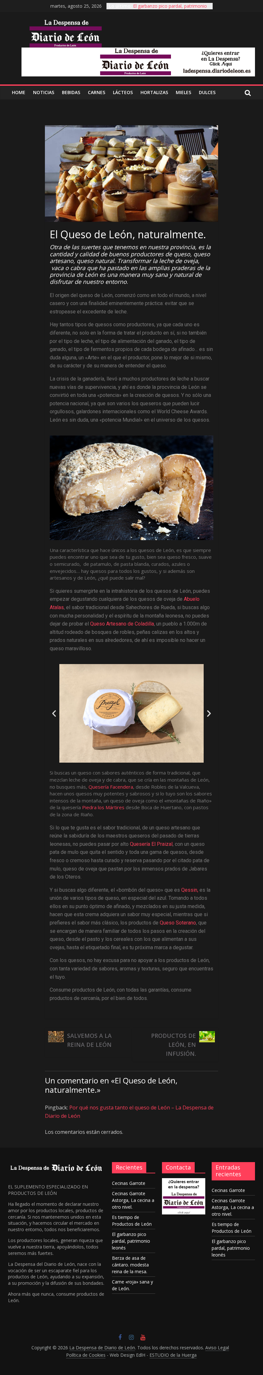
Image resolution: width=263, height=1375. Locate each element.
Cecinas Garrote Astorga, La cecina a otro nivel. (133, 1200)
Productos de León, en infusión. (173, 1044)
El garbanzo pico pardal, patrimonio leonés (131, 1241)
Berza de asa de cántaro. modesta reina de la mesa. (130, 1264)
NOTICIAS (43, 92)
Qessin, (189, 890)
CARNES (96, 92)
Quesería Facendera (111, 787)
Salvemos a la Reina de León (89, 1040)
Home (18, 92)
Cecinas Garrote (128, 1183)
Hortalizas (154, 92)
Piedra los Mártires (104, 807)
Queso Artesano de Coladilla (122, 624)
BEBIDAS (71, 92)
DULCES (207, 92)
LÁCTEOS (123, 92)
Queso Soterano (178, 923)
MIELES (183, 92)
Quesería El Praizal (151, 844)
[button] (54, 713)
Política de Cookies (86, 1355)
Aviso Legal (217, 1347)
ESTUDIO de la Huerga (173, 1355)
